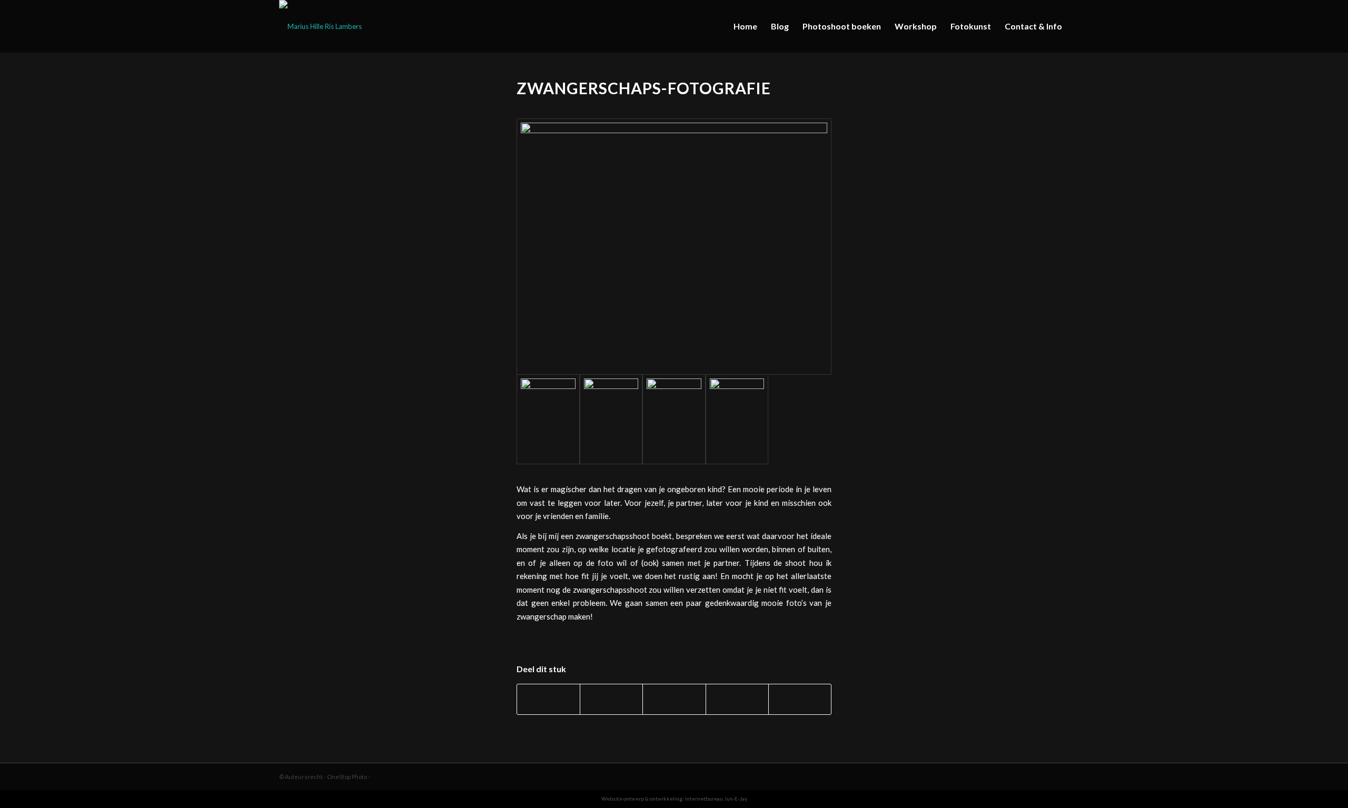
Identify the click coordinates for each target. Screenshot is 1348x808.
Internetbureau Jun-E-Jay (716, 798)
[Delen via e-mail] (800, 699)
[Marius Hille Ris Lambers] (320, 26)
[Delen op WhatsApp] (674, 699)
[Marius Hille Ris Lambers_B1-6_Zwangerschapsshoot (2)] (611, 419)
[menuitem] (745, 26)
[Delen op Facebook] (548, 699)
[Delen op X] (611, 699)
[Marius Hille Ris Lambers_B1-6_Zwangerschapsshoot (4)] (737, 419)
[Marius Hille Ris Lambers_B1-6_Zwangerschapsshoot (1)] (674, 246)
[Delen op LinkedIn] (737, 699)
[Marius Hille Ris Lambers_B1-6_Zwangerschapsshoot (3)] (674, 419)
